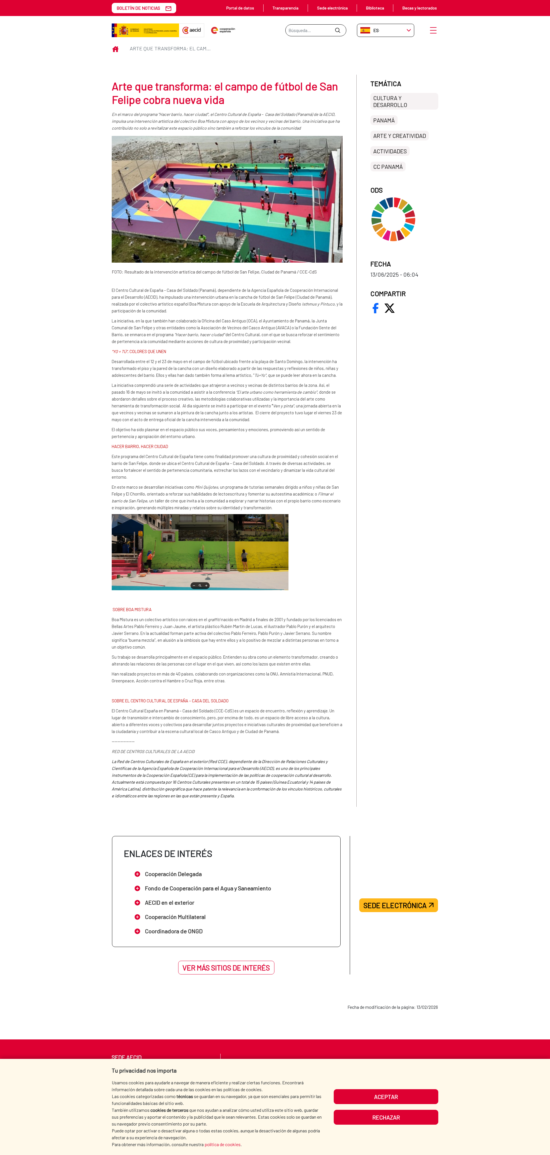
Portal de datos (240, 7)
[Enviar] (337, 30)
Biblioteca (375, 7)
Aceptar (386, 1096)
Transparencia (285, 7)
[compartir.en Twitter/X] (389, 308)
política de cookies (223, 1144)
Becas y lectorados (419, 7)
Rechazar (386, 1117)
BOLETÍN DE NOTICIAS (138, 8)
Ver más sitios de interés (226, 967)
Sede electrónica (332, 7)
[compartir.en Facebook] (375, 308)
